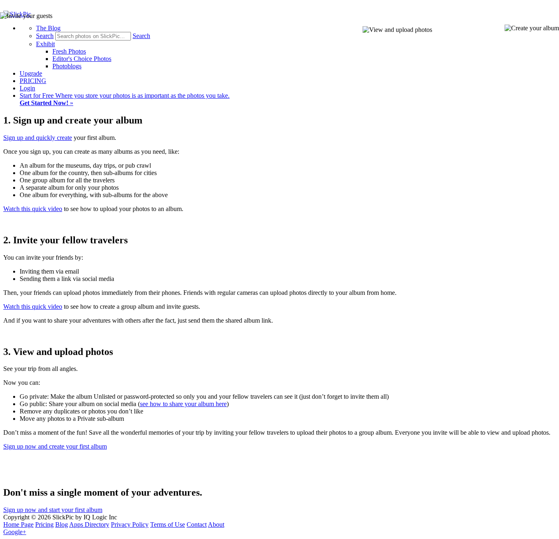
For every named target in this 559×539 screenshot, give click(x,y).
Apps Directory (89, 524)
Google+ (14, 531)
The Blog (48, 28)
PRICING (33, 80)
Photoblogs (66, 66)
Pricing (44, 524)
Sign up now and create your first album (55, 446)
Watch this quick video (32, 208)
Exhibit (45, 43)
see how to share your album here (183, 403)
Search (45, 35)
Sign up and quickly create (37, 137)
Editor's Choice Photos (81, 58)
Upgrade (31, 73)
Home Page (18, 524)
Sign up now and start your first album (52, 509)
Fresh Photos (69, 51)
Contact (197, 524)
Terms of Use (167, 524)
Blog (61, 524)
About (216, 524)
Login (27, 88)
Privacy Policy (130, 524)
